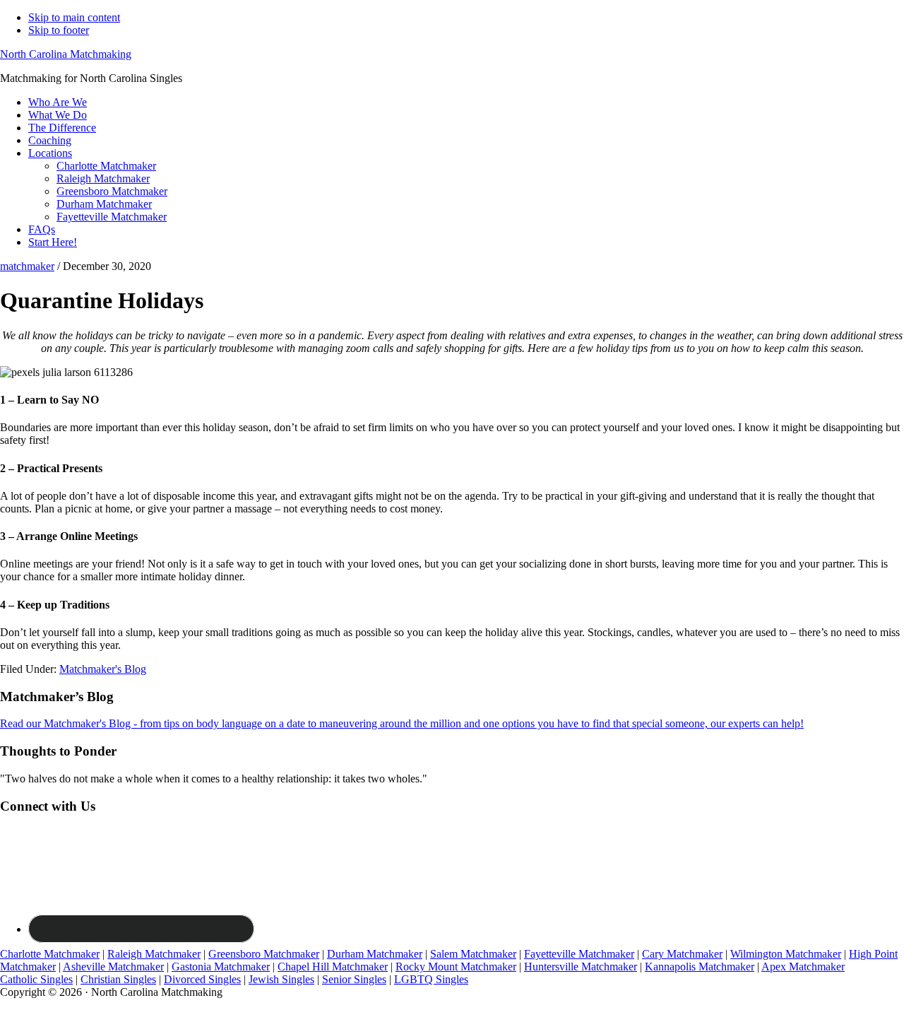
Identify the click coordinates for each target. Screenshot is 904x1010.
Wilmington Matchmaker (785, 954)
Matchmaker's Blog (102, 669)
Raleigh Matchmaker (154, 954)
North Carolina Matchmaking (65, 54)
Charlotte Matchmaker (50, 954)
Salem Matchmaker (473, 954)
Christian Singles (118, 979)
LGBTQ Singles (431, 979)
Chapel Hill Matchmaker (333, 967)
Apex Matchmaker (803, 967)
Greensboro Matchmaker (263, 954)
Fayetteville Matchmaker (579, 954)
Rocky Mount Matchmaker (456, 967)
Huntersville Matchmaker (580, 967)
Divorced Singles (202, 979)
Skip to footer (58, 30)
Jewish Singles (281, 979)
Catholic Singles (36, 979)
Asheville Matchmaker (113, 967)
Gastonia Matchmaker (221, 967)
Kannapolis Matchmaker (699, 967)
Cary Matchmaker (682, 954)
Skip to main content (74, 17)
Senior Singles (354, 979)
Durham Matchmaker (374, 954)
